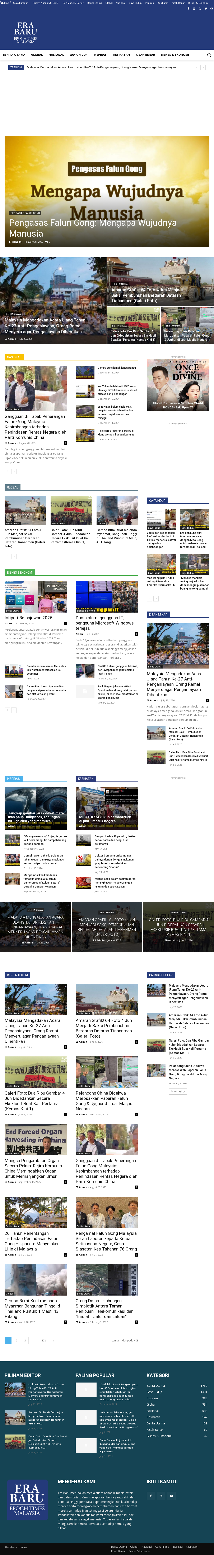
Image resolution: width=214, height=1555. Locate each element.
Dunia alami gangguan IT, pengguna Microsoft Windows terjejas (105, 623)
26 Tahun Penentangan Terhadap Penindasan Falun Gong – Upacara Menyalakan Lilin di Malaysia (32, 1241)
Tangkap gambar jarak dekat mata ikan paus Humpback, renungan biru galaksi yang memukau (36, 817)
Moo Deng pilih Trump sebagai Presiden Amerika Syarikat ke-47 (161, 581)
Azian (8, 623)
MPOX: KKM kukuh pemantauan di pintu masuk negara (105, 819)
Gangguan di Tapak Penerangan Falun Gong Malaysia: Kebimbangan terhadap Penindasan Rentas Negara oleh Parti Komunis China (35, 427)
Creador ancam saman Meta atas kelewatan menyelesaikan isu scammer (46, 670)
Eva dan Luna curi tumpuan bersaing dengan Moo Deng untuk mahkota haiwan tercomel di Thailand (193, 540)
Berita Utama (13, 314)
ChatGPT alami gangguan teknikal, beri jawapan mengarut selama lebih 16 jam (118, 670)
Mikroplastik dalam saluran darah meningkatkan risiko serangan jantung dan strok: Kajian (115, 882)
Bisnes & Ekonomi (86, 610)
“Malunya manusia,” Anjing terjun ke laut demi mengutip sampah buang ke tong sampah (194, 583)
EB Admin (10, 442)
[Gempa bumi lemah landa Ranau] (85, 372)
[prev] (196, 67)
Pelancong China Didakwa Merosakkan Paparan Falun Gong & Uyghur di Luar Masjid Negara (104, 1101)
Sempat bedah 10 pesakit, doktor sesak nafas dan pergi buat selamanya (115, 840)
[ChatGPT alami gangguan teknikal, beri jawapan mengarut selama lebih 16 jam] (85, 671)
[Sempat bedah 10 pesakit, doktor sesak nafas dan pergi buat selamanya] (83, 840)
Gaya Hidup (154, 527)
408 (43, 1340)
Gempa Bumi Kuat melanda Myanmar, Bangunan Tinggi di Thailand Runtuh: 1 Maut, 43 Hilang (117, 536)
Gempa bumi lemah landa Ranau (117, 367)
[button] (209, 55)
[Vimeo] (205, 8)
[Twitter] (200, 8)
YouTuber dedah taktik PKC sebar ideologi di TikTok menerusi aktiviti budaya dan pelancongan (118, 390)
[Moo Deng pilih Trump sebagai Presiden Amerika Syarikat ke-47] (161, 564)
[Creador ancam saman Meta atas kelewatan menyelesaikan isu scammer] (14, 671)
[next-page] (14, 471)
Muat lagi (176, 1091)
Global (101, 523)
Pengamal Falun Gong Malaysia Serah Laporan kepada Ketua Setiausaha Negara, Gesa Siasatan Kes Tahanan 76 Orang (106, 1241)
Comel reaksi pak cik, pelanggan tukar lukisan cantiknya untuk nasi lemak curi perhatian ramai (44, 859)
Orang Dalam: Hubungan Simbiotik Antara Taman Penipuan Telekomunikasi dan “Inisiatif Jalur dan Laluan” (105, 1308)
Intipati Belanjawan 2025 (28, 617)
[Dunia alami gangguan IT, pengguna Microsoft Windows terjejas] (107, 597)
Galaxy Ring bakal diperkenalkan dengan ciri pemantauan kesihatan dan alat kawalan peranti (47, 690)
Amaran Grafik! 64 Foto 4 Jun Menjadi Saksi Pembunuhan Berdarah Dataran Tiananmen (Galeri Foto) (95, 67)
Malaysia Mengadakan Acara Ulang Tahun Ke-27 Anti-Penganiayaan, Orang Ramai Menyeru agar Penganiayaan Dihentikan (175, 684)
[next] (203, 67)
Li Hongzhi (15, 241)
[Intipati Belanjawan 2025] (36, 597)
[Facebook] (188, 8)
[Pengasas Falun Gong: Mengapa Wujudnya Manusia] (107, 191)
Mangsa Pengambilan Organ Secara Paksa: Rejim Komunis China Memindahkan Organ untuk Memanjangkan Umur (33, 1168)
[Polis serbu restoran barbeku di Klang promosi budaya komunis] (85, 435)
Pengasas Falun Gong (25, 213)
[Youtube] (211, 8)
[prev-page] (7, 471)
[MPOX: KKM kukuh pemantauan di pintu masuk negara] (107, 808)
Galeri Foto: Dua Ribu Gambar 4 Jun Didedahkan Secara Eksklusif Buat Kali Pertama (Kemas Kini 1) (70, 536)
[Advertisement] (107, 101)
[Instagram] (194, 8)
